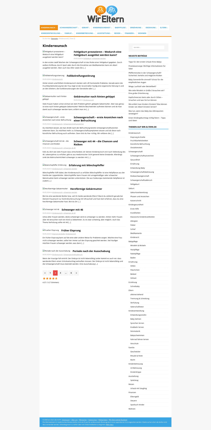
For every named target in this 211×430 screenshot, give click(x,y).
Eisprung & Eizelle (58, 234)
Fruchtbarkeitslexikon (139, 140)
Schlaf (132, 229)
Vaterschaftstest (137, 307)
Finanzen (129, 33)
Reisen (117, 33)
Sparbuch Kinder (137, 404)
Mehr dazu (109, 425)
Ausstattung (103, 33)
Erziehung (151, 27)
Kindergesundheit (101, 27)
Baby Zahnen (135, 319)
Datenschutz (92, 420)
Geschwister (135, 351)
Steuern (133, 400)
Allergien (134, 221)
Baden (133, 258)
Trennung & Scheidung (139, 298)
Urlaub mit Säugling (138, 388)
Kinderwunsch (48, 27)
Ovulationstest (136, 147)
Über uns (74, 420)
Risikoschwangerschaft (139, 176)
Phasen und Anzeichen (139, 196)
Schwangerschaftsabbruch (73, 254)
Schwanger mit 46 (72, 209)
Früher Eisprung (71, 230)
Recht (132, 360)
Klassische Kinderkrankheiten (142, 217)
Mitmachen (83, 420)
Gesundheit (135, 160)
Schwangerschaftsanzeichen (73, 124)
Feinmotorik (135, 331)
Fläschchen (135, 270)
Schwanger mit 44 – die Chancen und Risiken (96, 143)
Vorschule (134, 343)
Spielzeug (134, 380)
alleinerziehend (136, 294)
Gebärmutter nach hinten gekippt (94, 96)
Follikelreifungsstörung (81, 75)
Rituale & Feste (136, 356)
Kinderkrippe (135, 372)
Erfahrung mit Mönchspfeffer (86, 165)
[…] (84, 68)
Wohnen (142, 33)
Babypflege (120, 27)
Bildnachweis (103, 420)
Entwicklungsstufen (138, 315)
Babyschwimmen (137, 335)
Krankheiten (135, 213)
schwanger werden (99, 58)
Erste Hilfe (134, 209)
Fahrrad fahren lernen (139, 339)
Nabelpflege (135, 253)
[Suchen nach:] (148, 47)
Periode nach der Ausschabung (91, 251)
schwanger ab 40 (69, 148)
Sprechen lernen (137, 323)
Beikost (133, 274)
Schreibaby (135, 286)
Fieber (133, 225)
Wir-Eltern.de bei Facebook (118, 420)
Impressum (66, 420)
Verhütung (134, 303)
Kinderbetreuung (84, 33)
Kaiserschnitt (135, 200)
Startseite (54, 39)
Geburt (85, 27)
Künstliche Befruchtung (140, 144)
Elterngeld (134, 396)
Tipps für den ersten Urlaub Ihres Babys (145, 62)
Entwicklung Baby (137, 168)
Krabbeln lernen (137, 327)
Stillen (133, 266)
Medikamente (136, 233)
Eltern (163, 27)
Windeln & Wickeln (138, 245)
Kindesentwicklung (50, 33)
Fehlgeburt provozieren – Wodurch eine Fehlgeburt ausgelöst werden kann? (97, 53)
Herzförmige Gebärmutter (86, 188)
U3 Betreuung (136, 368)
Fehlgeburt (87, 58)
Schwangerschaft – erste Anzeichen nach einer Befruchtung (98, 119)
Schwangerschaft (68, 27)
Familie (68, 33)
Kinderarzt (134, 237)
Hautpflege (134, 249)
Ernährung (135, 27)
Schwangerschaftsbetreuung (142, 172)
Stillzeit (133, 278)
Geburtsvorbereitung (139, 192)
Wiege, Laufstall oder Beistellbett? (142, 86)
